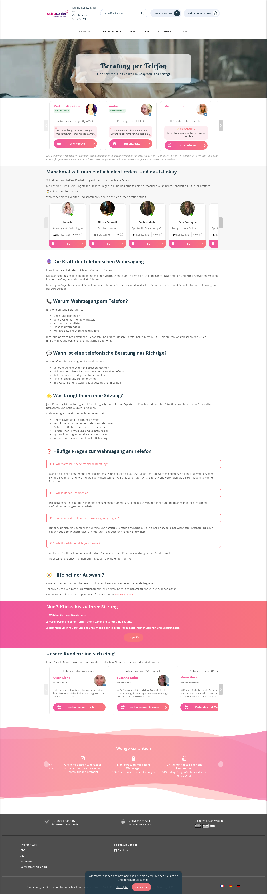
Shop (185, 31)
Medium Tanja (174, 106)
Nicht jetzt (122, 887)
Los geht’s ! (133, 637)
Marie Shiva (188, 677)
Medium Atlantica (67, 106)
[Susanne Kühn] (163, 680)
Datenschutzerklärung (33, 867)
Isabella (67, 222)
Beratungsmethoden (112, 31)
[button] (221, 125)
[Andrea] (146, 110)
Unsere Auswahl (164, 31)
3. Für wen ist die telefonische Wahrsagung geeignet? (86, 518)
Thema (146, 31)
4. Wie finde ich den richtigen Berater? (76, 543)
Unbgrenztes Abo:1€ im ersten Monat (141, 822)
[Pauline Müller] (147, 212)
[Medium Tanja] (202, 110)
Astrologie (85, 31)
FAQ (22, 850)
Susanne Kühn (127, 678)
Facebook (123, 850)
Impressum (27, 861)
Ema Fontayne (188, 222)
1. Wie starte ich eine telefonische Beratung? (80, 464)
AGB (22, 856)
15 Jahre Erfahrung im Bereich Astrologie (65, 822)
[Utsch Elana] (100, 680)
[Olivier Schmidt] (107, 212)
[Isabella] (67, 212)
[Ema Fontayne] (187, 212)
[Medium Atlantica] (91, 110)
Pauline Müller (148, 222)
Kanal (133, 31)
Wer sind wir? (28, 844)
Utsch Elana (61, 678)
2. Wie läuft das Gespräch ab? (71, 493)
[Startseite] (58, 13)
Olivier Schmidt (107, 222)
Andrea (114, 106)
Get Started (142, 887)
